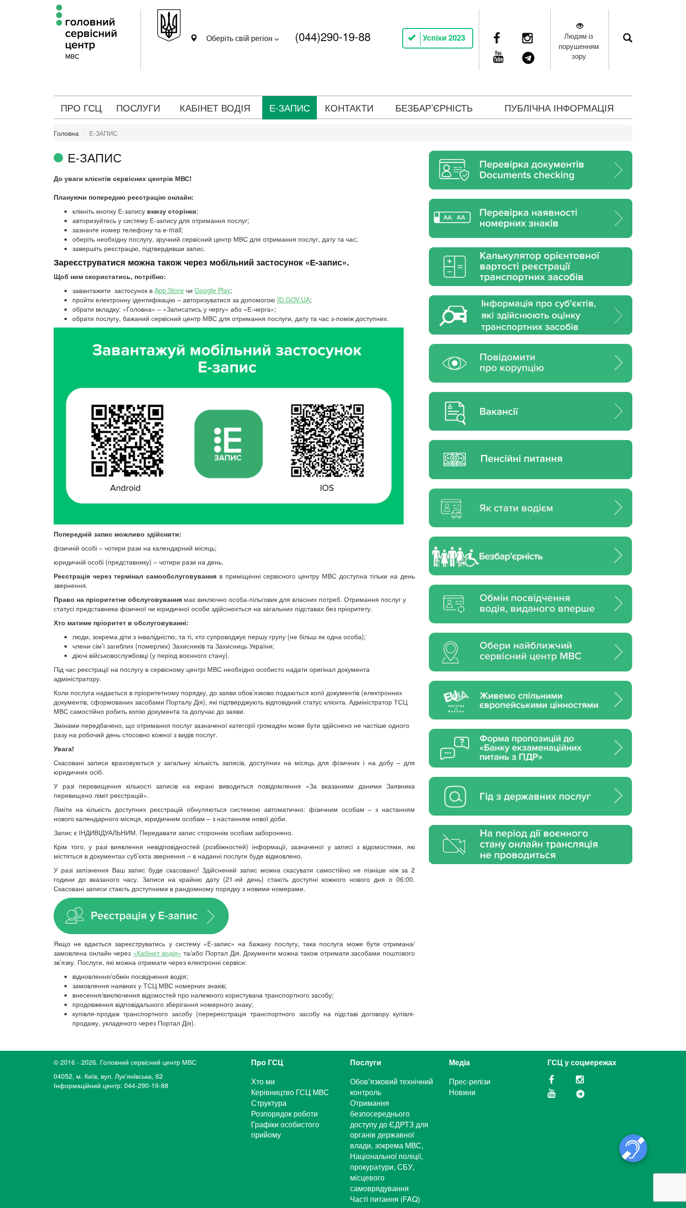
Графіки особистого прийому (285, 1129)
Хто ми (263, 1081)
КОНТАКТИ (349, 107)
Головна (66, 133)
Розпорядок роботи (284, 1113)
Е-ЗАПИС (289, 107)
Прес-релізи (469, 1081)
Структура (269, 1102)
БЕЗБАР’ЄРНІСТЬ (434, 107)
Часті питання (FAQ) (385, 1199)
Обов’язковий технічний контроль (391, 1086)
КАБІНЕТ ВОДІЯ (215, 107)
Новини (462, 1092)
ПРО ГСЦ (81, 107)
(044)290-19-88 (333, 36)
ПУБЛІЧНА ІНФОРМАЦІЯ (559, 107)
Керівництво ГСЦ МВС (290, 1092)
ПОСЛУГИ (138, 107)
